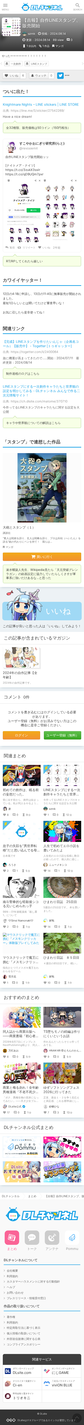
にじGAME (63, 1371)
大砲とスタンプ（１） (19, 527)
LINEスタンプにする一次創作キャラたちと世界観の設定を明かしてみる (61, 794)
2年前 (56, 247)
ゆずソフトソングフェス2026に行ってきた (61, 1089)
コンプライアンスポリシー (23, 1344)
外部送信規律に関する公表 (23, 1339)
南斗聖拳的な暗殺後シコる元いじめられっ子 (21, 904)
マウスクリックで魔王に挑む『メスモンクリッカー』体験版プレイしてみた (21, 964)
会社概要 (12, 1270)
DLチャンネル (42, 7)
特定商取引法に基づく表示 (23, 1327)
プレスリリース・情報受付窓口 (26, 1298)
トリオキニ (23, 1396)
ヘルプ (11, 1287)
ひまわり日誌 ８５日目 (61, 957)
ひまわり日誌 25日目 (60, 902)
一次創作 (16, 63)
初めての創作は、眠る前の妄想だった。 (21, 792)
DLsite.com (23, 1371)
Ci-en (24, 1384)
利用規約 (12, 1276)
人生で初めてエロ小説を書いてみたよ (61, 848)
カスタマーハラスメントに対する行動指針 (33, 1281)
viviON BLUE (63, 1384)
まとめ (32, 1196)
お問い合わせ (15, 1292)
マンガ (59, 46)
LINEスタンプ (39, 63)
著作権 (11, 1317)
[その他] (67, 75)
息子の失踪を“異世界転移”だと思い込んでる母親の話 (21, 850)
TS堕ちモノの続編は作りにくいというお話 (61, 1033)
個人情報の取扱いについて (23, 1333)
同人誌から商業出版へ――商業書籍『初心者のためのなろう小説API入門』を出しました (21, 1038)
